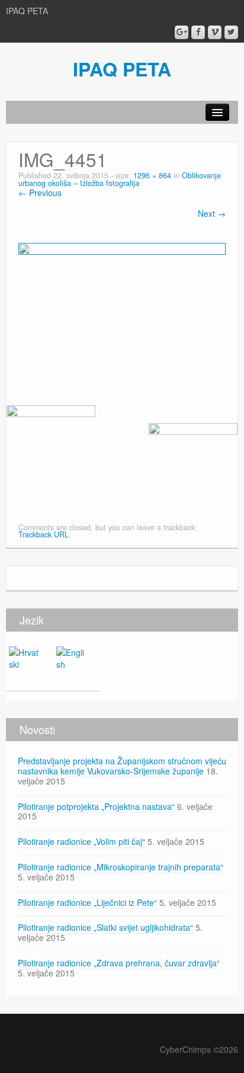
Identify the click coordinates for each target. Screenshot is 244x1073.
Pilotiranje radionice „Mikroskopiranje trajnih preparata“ (120, 867)
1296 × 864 (152, 175)
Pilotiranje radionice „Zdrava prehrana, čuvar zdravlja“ (119, 963)
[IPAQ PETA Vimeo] (214, 32)
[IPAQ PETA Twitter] (231, 32)
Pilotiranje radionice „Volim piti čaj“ (81, 841)
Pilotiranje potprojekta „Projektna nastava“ (96, 806)
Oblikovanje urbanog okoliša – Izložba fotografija (119, 179)
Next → (212, 213)
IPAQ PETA (122, 68)
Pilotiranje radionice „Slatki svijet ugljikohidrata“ (105, 927)
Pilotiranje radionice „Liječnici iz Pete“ (87, 902)
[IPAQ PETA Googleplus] (181, 32)
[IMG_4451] (122, 311)
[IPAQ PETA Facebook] (198, 32)
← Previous (40, 192)
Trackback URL (43, 534)
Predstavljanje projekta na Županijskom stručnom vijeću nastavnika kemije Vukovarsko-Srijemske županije (122, 766)
